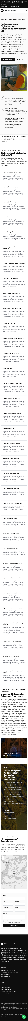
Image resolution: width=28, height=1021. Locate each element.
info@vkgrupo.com (5, 976)
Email (4, 901)
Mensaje (5, 913)
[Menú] (26, 10)
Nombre (5, 895)
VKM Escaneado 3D (10, 10)
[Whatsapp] (24, 1017)
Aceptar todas (4, 6)
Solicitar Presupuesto (7, 59)
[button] (14, 872)
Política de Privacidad (18, 920)
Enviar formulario (14, 925)
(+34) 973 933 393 (5, 974)
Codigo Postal (6, 907)
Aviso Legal (3, 985)
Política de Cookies (5, 987)
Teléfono (17, 901)
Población (17, 907)
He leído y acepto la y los (14, 921)
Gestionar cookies (15, 6)
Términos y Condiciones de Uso (13, 922)
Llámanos (19, 59)
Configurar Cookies (5, 994)
